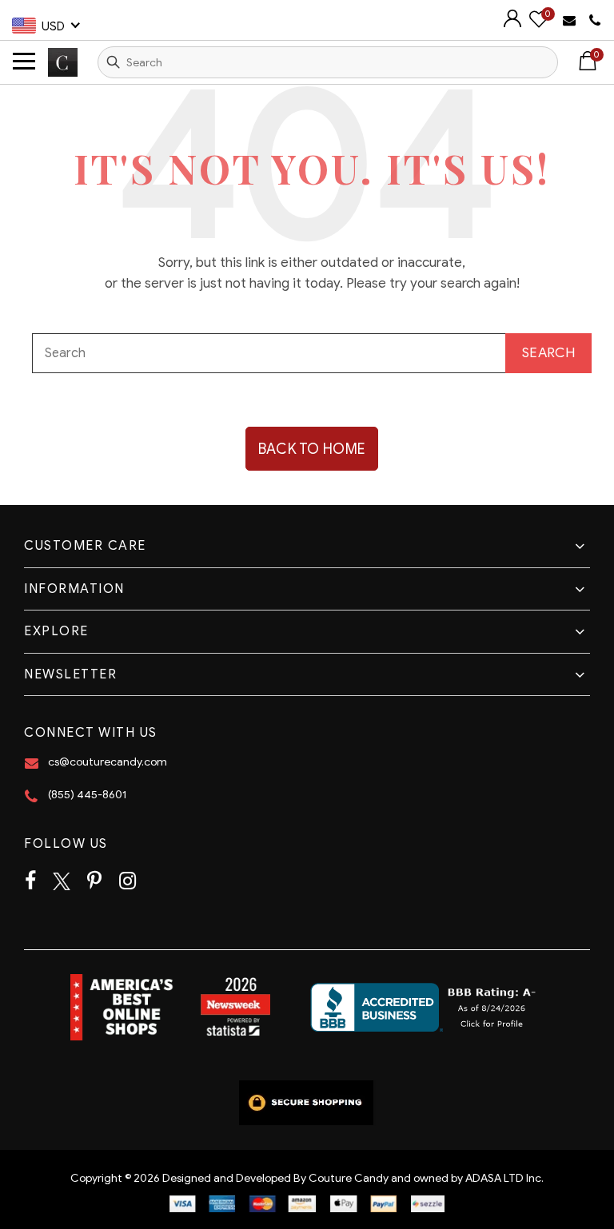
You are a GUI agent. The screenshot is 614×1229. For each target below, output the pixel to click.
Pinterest (94, 881)
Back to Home (312, 449)
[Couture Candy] (63, 62)
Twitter (61, 881)
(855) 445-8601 (87, 794)
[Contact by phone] (595, 21)
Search (114, 62)
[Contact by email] (571, 20)
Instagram (127, 881)
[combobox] (328, 62)
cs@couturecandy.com (107, 762)
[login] (512, 23)
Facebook (30, 881)
